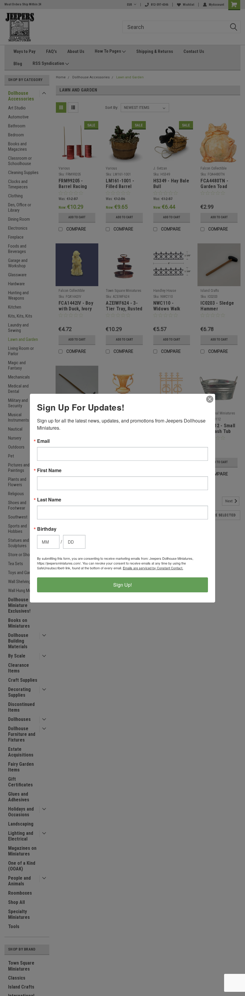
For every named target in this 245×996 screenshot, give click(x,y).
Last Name (49, 499)
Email (43, 441)
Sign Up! (122, 584)
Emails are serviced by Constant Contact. (153, 567)
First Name (49, 470)
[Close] (209, 399)
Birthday (46, 529)
